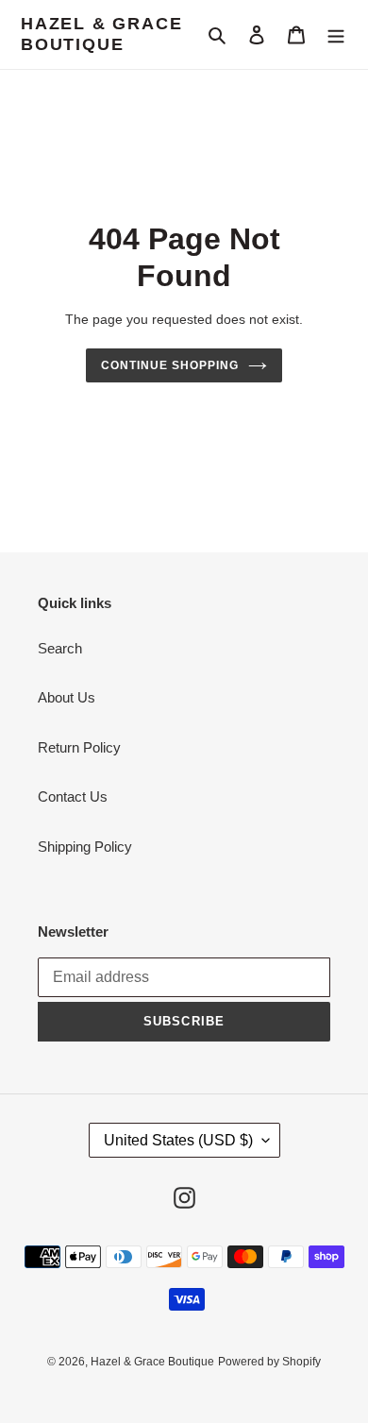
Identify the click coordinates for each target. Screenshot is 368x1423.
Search (60, 648)
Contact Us (73, 796)
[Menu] (336, 34)
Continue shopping (170, 365)
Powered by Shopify (269, 1361)
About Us (66, 697)
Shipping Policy (85, 847)
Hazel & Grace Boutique (101, 34)
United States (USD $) (178, 1140)
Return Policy (79, 747)
